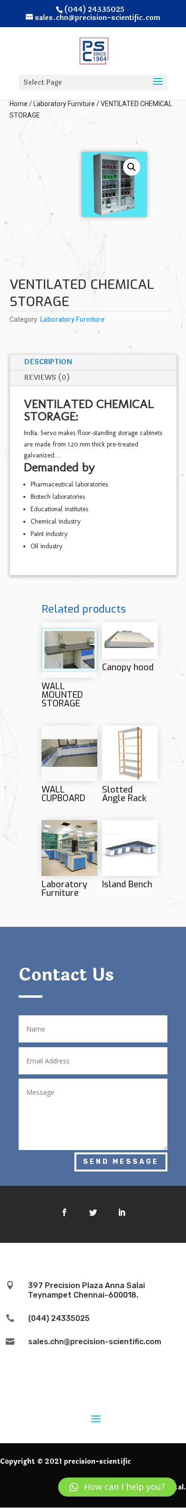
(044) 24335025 (59, 1318)
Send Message (121, 1162)
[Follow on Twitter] (93, 1212)
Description (48, 362)
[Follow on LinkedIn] (121, 1212)
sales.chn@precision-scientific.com (94, 1341)
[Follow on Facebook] (64, 1212)
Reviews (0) (47, 378)
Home (19, 104)
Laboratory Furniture (64, 104)
